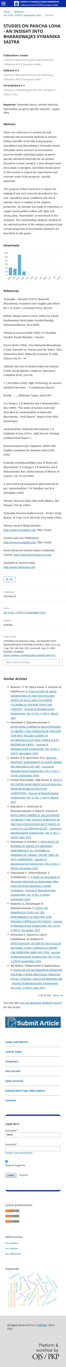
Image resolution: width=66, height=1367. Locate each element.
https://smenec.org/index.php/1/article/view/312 (29, 655)
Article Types (13, 1051)
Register (24, 1175)
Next (56, 995)
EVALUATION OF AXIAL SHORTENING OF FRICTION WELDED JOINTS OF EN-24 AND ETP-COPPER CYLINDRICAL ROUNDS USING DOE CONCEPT (34, 700)
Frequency (11, 1061)
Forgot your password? (19, 1152)
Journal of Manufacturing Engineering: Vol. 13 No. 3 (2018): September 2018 (35, 771)
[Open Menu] (3, 3)
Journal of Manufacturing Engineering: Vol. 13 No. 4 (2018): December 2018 (35, 864)
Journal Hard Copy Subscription (25, 1090)
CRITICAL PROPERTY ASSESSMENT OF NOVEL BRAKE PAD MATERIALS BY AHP (36, 762)
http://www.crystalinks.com (20, 530)
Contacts (10, 1100)
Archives (19, 11)
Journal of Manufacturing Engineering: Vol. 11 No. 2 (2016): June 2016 (36, 833)
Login (11, 1175)
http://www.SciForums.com (19, 567)
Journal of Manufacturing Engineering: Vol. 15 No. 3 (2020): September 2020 (33, 895)
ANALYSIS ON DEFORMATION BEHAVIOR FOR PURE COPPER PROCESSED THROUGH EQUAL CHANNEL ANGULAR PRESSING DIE (36, 974)
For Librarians (13, 1253)
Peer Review (13, 1071)
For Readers (11, 1243)
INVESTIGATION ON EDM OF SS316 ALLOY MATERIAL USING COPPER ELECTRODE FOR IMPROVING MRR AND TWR (36, 948)
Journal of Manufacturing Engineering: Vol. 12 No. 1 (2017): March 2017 (34, 713)
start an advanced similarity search (41, 1002)
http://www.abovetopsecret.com (32, 554)
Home (7, 11)
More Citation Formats (18, 662)
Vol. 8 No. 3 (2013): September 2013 (22, 15)
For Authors (11, 1248)
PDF (10, 579)
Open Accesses (14, 1081)
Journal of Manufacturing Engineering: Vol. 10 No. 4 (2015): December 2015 (35, 749)
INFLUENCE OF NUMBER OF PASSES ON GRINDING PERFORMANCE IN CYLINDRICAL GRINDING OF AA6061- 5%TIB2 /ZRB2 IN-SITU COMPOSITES (35, 850)
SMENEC (42, 1325)
